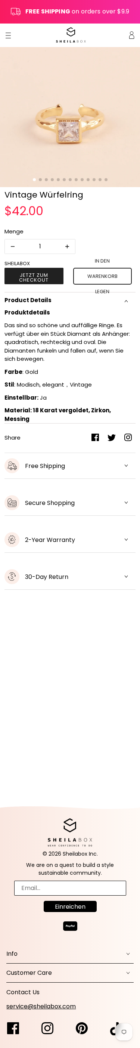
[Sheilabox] (71, 35)
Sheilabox (17, 263)
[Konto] (132, 34)
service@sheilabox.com (41, 1006)
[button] (34, 179)
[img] (16, 1029)
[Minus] (13, 246)
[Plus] (67, 246)
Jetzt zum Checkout (34, 277)
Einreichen (70, 906)
